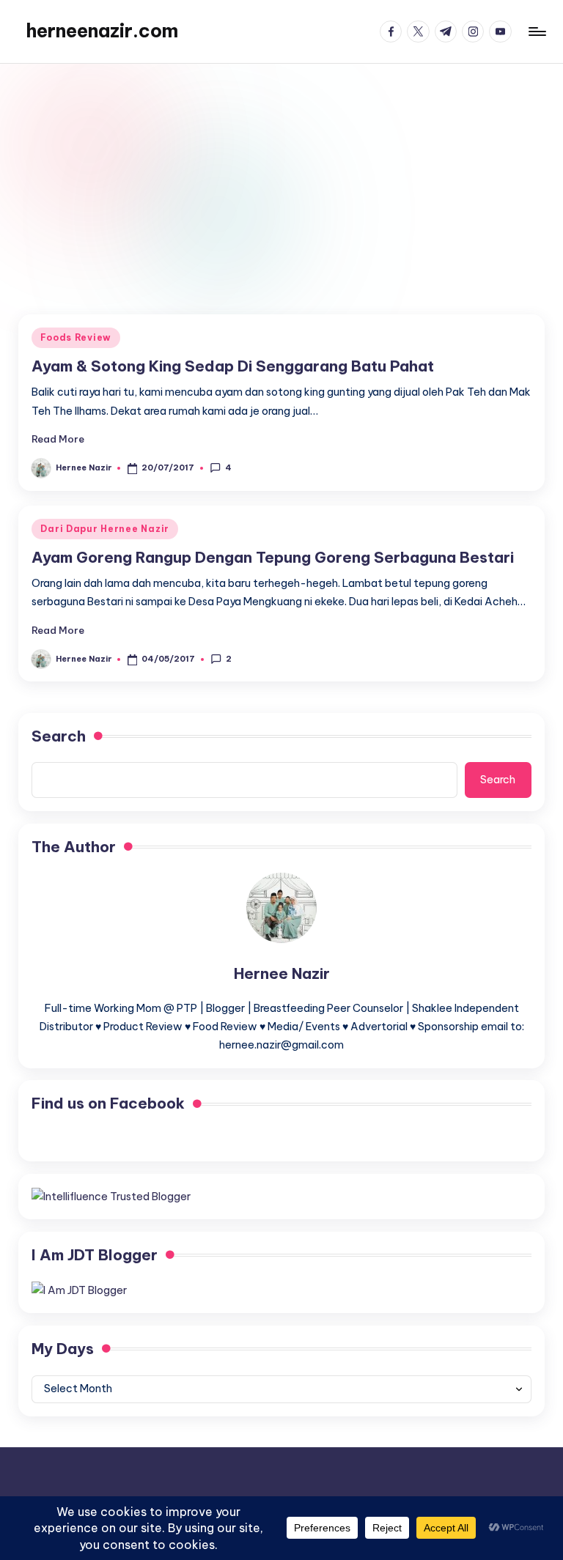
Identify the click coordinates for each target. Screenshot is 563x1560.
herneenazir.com (102, 30)
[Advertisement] (281, 173)
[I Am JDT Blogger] (79, 1290)
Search (59, 736)
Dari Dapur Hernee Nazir (104, 528)
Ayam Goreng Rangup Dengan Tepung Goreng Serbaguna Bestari (273, 557)
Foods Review (75, 337)
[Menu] (536, 31)
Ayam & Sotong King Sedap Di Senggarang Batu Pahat (233, 366)
